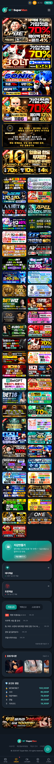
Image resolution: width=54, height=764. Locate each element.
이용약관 (12, 746)
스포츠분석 (36, 607)
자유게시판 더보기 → (42, 644)
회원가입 (48, 3)
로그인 (39, 3)
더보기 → (46, 656)
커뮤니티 (11, 607)
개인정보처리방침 (22, 746)
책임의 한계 (33, 746)
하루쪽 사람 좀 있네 (12, 621)
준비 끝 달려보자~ (12, 632)
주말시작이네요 (11, 638)
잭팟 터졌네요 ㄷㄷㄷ (18, 615)
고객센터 (42, 746)
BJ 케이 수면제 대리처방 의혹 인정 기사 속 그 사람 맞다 (23, 626)
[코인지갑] (35, 3)
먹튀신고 (23, 607)
